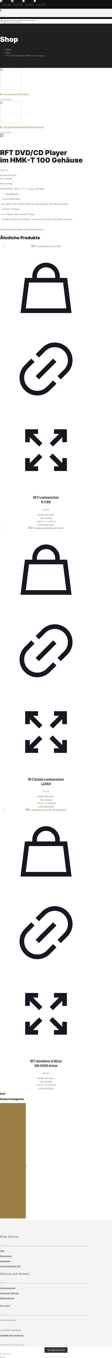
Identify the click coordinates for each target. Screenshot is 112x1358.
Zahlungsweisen (7, 1288)
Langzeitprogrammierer (16, 1165)
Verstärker (10, 1197)
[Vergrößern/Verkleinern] (1, 1353)
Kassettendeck (12, 1153)
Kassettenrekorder (14, 1156)
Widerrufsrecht (7, 1298)
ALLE (8, 52)
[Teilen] (7, 1353)
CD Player (39, 189)
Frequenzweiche (13, 1146)
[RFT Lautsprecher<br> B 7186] (46, 246)
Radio (8, 1188)
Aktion (9, 1104)
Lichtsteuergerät (13, 1172)
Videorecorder (12, 1201)
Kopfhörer (10, 1162)
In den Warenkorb (46, 524)
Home (8, 49)
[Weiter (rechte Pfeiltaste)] (4, 1357)
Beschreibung (12, 194)
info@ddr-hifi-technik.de (11, 1335)
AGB (2, 1251)
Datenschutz (6, 1256)
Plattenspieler (12, 1185)
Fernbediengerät (13, 1143)
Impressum (5, 1261)
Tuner (8, 1194)
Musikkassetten (13, 1181)
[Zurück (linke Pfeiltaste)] (1, 1357)
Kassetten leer (12, 1149)
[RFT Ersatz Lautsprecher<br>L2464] (46, 527)
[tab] (46, 193)
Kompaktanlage (13, 1159)
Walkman (10, 1204)
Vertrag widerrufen (56, 1350)
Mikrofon (10, 1175)
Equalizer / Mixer (13, 1114)
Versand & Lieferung (9, 1293)
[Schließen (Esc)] (10, 1353)
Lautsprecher (12, 1169)
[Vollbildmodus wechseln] (4, 1353)
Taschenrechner (13, 1191)
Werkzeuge (11, 1207)
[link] (38, 22)
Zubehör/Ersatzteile (15, 1210)
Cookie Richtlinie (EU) (10, 1266)
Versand (8, 178)
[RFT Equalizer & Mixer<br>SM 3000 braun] (46, 809)
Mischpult (10, 1178)
